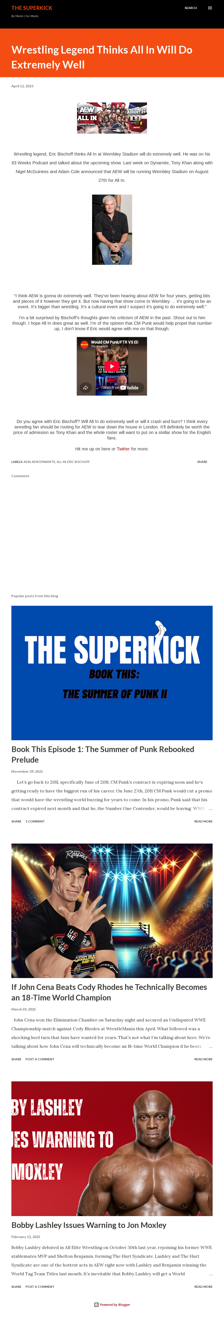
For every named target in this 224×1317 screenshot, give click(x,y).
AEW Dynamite (43, 462)
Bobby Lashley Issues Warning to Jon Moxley (88, 1225)
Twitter (123, 448)
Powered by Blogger (114, 1305)
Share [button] (202, 462)
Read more (203, 821)
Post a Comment (40, 1059)
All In (61, 462)
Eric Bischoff (78, 462)
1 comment (35, 821)
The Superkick (31, 8)
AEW (27, 462)
